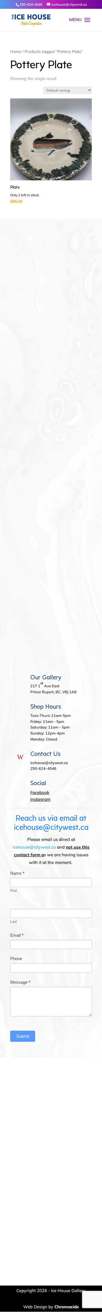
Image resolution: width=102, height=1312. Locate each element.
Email (17, 935)
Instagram (40, 799)
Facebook (39, 792)
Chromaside (66, 1306)
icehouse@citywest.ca (34, 847)
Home (15, 51)
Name (17, 873)
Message (20, 982)
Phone (16, 958)
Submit (22, 1036)
